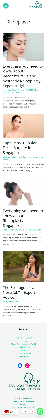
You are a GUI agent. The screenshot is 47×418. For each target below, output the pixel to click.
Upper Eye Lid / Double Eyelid (23, 344)
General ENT (23, 357)
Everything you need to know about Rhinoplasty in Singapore (23, 218)
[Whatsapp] (40, 411)
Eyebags (6, 157)
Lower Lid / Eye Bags (23, 347)
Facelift (14, 157)
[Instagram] (27, 365)
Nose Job (7, 90)
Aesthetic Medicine (23, 354)
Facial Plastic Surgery (23, 338)
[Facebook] (20, 365)
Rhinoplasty (23, 341)
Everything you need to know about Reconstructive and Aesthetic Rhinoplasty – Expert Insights (23, 76)
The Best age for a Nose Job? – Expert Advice (19, 292)
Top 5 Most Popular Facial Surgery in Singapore (20, 147)
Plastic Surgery (18, 90)
